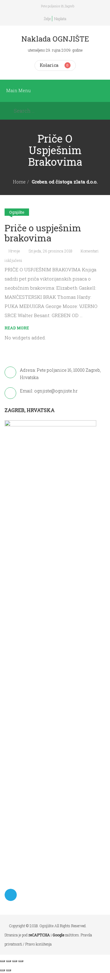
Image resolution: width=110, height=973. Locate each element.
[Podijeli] (14, 961)
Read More (17, 328)
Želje (47, 18)
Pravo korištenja (38, 944)
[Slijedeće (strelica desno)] (8, 970)
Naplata (60, 18)
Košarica (49, 65)
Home (19, 182)
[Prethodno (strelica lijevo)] (2, 970)
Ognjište (16, 212)
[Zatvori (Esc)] (20, 961)
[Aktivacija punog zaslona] (8, 961)
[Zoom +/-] (2, 961)
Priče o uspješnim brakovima (43, 233)
